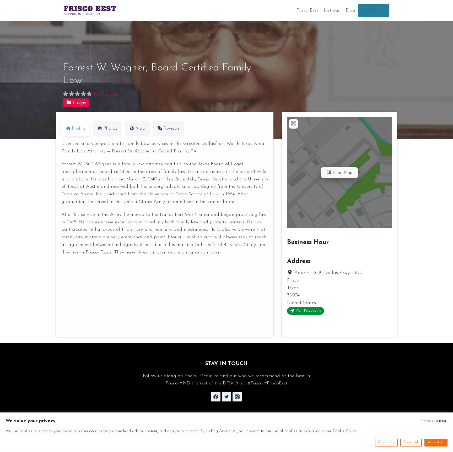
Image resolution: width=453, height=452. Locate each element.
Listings (332, 10)
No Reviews (106, 94)
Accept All (436, 442)
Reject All (411, 442)
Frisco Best (307, 10)
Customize (386, 442)
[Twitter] (226, 396)
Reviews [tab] (172, 128)
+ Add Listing (373, 10)
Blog (350, 10)
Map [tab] (140, 128)
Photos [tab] (110, 128)
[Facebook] (215, 396)
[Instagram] (237, 396)
